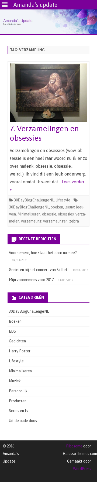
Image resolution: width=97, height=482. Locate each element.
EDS (12, 331)
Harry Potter (19, 351)
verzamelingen (55, 221)
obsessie (49, 214)
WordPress (82, 469)
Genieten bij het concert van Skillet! (38, 270)
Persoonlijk (18, 391)
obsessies (66, 214)
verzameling (31, 221)
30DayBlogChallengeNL (34, 200)
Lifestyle (63, 200)
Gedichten (17, 341)
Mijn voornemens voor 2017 (31, 280)
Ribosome (74, 446)
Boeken (15, 321)
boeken (57, 207)
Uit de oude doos (23, 421)
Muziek (15, 381)
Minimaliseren (29, 214)
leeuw (69, 207)
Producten (17, 401)
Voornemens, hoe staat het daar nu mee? (43, 253)
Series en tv (18, 411)
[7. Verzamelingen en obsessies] (48, 93)
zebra (74, 221)
